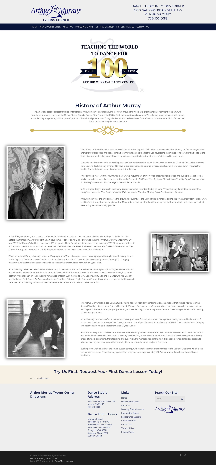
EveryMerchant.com (64, 461)
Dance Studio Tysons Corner (43, 458)
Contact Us (126, 424)
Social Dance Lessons (131, 416)
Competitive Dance (130, 413)
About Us (125, 405)
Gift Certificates (128, 420)
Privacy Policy (127, 432)
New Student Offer (130, 401)
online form (43, 378)
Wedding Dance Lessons (132, 409)
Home (124, 397)
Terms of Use (127, 428)
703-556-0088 (158, 18)
